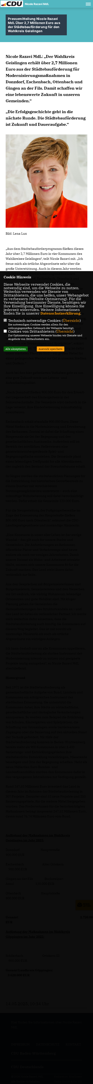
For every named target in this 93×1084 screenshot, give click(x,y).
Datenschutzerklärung (60, 313)
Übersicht (71, 320)
